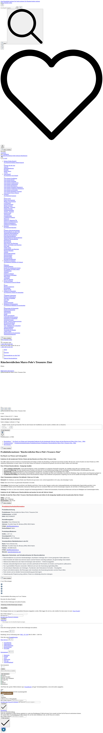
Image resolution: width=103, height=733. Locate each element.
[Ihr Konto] (2, 146)
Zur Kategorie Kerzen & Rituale (12, 282)
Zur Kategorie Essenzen (10, 195)
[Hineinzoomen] (9, 409)
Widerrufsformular (8, 645)
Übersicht (3, 155)
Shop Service (4, 639)
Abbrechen (3, 620)
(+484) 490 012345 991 (7, 344)
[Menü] (2, 5)
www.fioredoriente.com (14, 552)
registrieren (6, 154)
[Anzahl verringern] (3, 427)
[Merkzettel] (51, 144)
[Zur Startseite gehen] (6, 2)
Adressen (18, 155)
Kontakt (6, 656)
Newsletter (6, 648)
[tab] (44, 441)
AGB (5, 658)
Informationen (4, 652)
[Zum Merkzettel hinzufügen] (2, 433)
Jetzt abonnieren (5, 674)
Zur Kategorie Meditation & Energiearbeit (14, 305)
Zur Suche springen (19, 1)
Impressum (6, 655)
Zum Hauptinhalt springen (7, 1)
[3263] (13, 372)
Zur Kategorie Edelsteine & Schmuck (13, 262)
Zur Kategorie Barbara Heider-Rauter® (14, 162)
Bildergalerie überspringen (7, 371)
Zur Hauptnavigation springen (32, 1)
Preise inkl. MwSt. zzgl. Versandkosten (10, 419)
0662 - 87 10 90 (24, 634)
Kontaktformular (13, 637)
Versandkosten (7, 642)
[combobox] (8, 8)
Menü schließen (7, 149)
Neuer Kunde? (76, 611)
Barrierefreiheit (8, 647)
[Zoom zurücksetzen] (5, 409)
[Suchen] (17, 7)
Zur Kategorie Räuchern (10, 227)
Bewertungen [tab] (7, 444)
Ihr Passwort (4, 615)
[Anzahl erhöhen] (11, 427)
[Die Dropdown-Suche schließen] (20, 7)
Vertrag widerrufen (7, 693)
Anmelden (3, 152)
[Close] (2, 695)
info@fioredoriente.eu (12, 526)
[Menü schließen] (4, 164)
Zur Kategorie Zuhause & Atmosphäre (13, 292)
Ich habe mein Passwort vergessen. (9, 617)
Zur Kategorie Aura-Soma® (11, 175)
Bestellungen (24, 155)
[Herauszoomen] (2, 409)
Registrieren (4, 710)
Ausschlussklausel (8, 662)
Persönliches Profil (11, 155)
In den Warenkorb (5, 430)
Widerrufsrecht (7, 644)
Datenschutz (7, 659)
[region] (51, 392)
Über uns (6, 661)
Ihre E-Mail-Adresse (6, 613)
